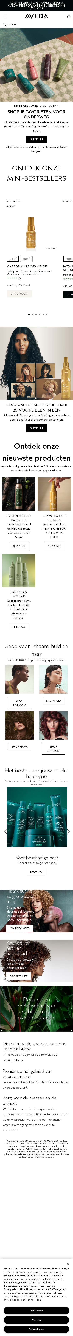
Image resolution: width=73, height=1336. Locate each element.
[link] (18, 514)
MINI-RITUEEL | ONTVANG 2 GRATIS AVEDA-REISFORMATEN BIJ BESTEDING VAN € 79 (36, 5)
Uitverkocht (19, 293)
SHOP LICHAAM (19, 703)
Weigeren (36, 1320)
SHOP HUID (53, 700)
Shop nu (19, 546)
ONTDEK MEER (19, 928)
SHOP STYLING (53, 749)
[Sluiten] (68, 1264)
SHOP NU (36, 139)
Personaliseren (36, 1329)
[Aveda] (36, 16)
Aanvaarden (36, 1310)
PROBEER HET (19, 976)
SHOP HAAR (20, 746)
